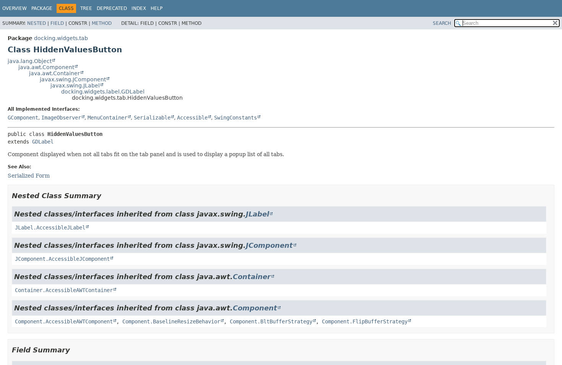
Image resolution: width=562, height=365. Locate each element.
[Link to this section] (107, 196)
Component (255, 308)
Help (156, 8)
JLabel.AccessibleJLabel (50, 227)
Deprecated (112, 8)
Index (139, 8)
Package (41, 8)
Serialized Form (29, 176)
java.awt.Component (46, 67)
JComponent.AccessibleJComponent (62, 259)
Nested (36, 23)
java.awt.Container (54, 73)
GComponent (23, 118)
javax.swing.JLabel (75, 85)
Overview (14, 8)
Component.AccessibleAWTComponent (64, 321)
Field (57, 23)
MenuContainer (107, 118)
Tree (86, 8)
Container (252, 277)
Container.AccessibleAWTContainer (64, 290)
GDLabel (43, 142)
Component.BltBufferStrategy (271, 321)
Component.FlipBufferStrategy (365, 321)
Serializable (152, 118)
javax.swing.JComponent (73, 79)
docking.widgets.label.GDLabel (103, 92)
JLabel (257, 214)
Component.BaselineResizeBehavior (171, 321)
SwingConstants (235, 118)
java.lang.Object (30, 61)
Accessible (192, 118)
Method (102, 23)
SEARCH (442, 23)
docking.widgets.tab (61, 38)
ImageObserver (61, 118)
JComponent (269, 245)
